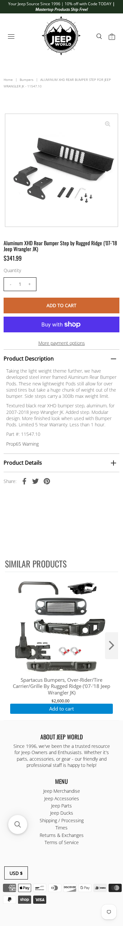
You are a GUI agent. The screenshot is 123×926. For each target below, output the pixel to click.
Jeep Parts (61, 806)
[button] (17, 824)
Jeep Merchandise (61, 791)
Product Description (29, 358)
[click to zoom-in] (107, 124)
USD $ (16, 873)
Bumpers (26, 79)
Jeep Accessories (61, 798)
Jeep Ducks (61, 813)
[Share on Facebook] (24, 481)
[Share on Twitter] (35, 481)
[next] (111, 645)
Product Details (23, 462)
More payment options (61, 343)
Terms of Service (62, 842)
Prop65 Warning (22, 444)
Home (8, 79)
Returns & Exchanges (62, 835)
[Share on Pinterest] (46, 481)
